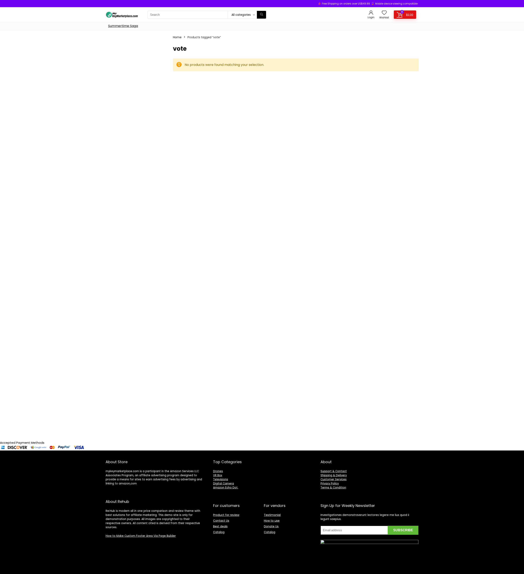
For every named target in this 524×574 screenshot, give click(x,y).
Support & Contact (334, 471)
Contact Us (221, 521)
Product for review (226, 515)
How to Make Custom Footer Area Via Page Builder (141, 536)
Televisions (220, 479)
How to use (272, 521)
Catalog (219, 532)
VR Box (217, 475)
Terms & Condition (333, 488)
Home (177, 37)
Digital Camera (223, 483)
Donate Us (271, 526)
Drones (218, 471)
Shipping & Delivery (334, 475)
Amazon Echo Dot (225, 488)
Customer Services (334, 479)
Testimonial (272, 515)
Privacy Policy (330, 483)
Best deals (220, 526)
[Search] (261, 15)
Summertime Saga (123, 26)
